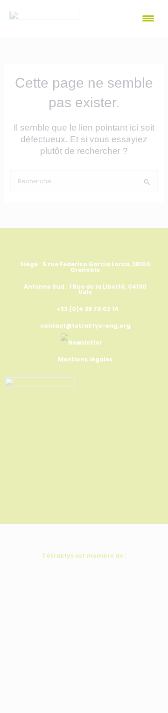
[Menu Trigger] (148, 18)
